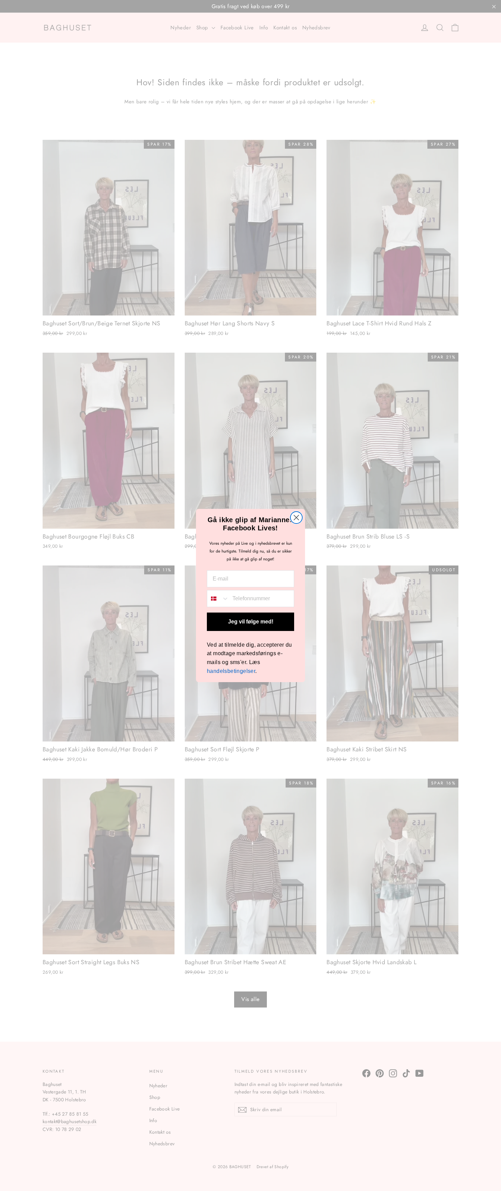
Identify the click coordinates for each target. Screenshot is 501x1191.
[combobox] (218, 598)
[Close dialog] (296, 518)
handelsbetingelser (231, 671)
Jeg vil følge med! (250, 621)
